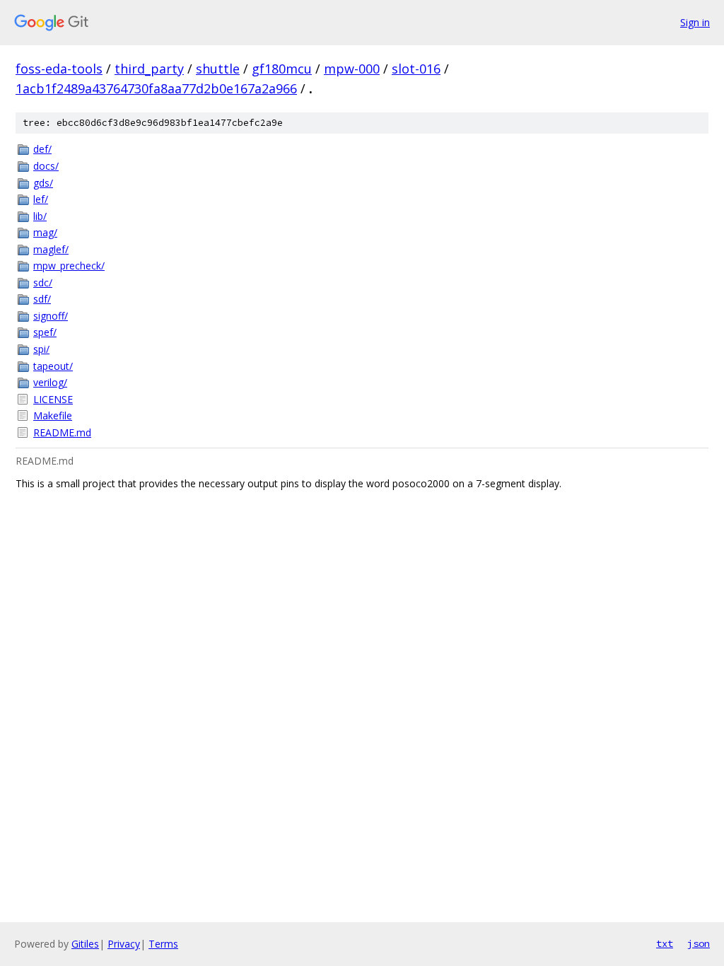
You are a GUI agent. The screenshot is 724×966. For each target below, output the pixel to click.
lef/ (40, 199)
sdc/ (42, 282)
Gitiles (85, 943)
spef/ (45, 332)
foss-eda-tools (59, 68)
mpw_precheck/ (69, 265)
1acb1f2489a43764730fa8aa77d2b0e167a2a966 (156, 88)
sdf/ (42, 298)
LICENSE (53, 399)
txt (664, 943)
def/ (42, 149)
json (698, 943)
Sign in (695, 22)
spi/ (41, 349)
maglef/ (51, 249)
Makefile (52, 415)
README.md (62, 432)
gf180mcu (282, 68)
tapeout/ (53, 366)
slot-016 (416, 68)
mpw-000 (352, 68)
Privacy (123, 943)
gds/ (43, 183)
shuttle (218, 68)
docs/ (46, 166)
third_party (149, 68)
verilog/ (50, 382)
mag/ (45, 232)
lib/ (40, 216)
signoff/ (50, 315)
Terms (163, 943)
